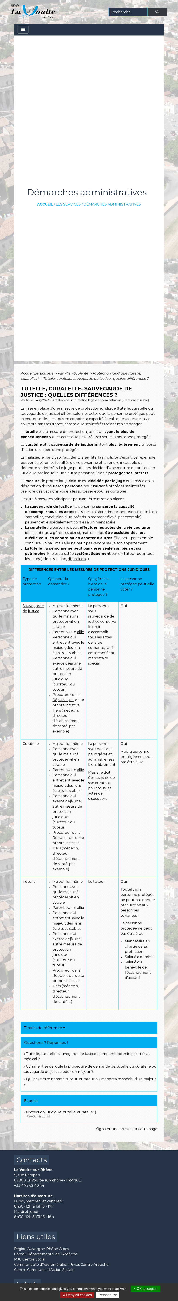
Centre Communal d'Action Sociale (44, 1270)
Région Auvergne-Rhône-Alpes (41, 1249)
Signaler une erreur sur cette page (126, 1129)
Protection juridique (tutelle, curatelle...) (61, 1112)
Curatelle (31, 744)
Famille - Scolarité (73, 373)
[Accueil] (33, 12)
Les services (68, 204)
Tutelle (29, 881)
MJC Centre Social (29, 1259)
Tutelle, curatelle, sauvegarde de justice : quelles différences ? (95, 378)
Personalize (108, 1295)
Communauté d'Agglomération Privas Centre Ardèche (61, 1264)
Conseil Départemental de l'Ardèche (45, 1254)
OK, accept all (147, 1289)
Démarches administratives (112, 204)
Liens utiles (35, 1236)
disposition (77, 559)
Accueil (45, 204)
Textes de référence (43, 1028)
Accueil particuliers (37, 373)
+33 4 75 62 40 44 (29, 1185)
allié (80, 632)
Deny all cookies (78, 1295)
